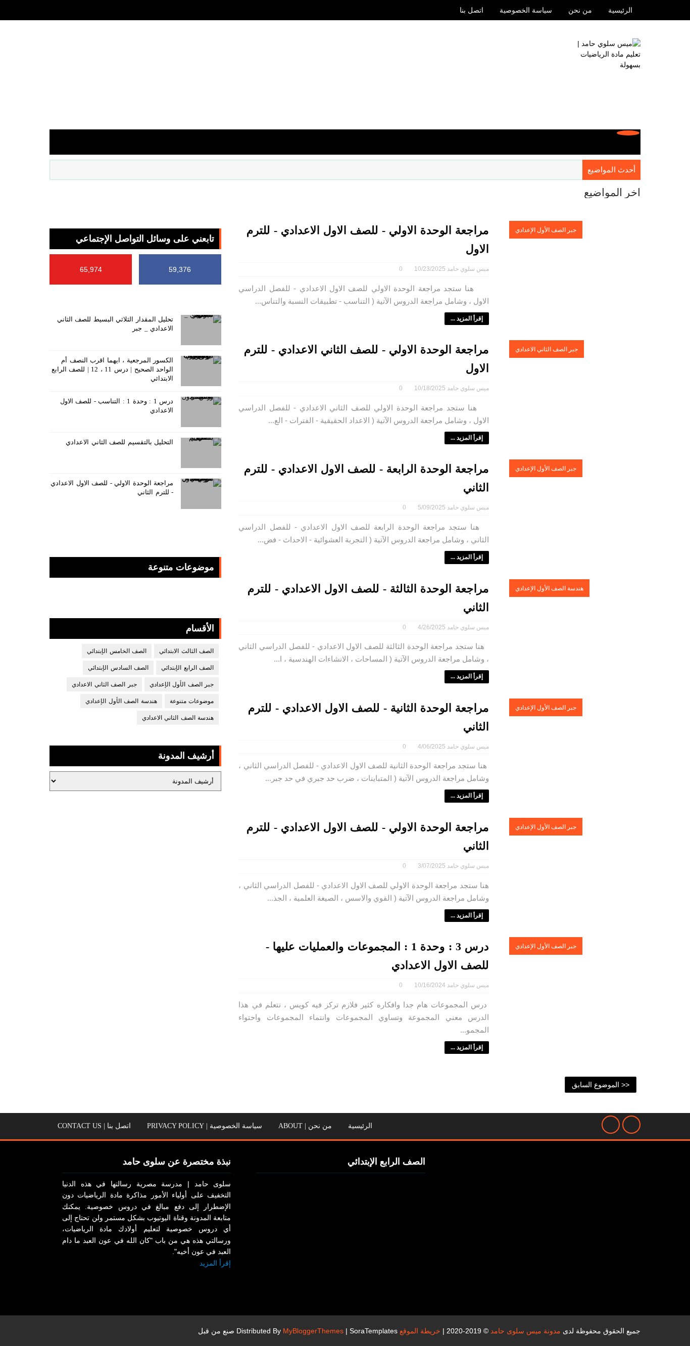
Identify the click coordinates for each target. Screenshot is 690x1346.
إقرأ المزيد (215, 1263)
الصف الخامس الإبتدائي (116, 651)
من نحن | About (305, 1126)
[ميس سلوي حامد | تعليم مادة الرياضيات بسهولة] (602, 76)
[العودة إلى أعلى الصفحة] (631, 1125)
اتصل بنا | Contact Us (94, 1126)
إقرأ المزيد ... (467, 318)
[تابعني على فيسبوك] (220, 1279)
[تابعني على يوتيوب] (196, 1279)
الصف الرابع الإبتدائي (187, 667)
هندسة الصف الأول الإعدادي (549, 588)
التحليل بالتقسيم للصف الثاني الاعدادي (119, 442)
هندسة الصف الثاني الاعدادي (178, 717)
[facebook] (74, 10)
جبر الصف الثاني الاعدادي (546, 349)
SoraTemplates (374, 1331)
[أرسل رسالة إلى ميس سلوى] (611, 1125)
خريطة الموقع (420, 1331)
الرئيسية (620, 10)
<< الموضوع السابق (600, 1085)
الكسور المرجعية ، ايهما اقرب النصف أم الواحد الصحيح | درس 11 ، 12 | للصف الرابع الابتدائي (113, 369)
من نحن (580, 10)
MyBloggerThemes (313, 1331)
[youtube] (57, 10)
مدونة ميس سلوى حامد (525, 1331)
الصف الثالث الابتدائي (186, 651)
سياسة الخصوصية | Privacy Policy (204, 1126)
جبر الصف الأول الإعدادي (545, 230)
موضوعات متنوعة (192, 701)
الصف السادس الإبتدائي (118, 667)
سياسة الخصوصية (526, 10)
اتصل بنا (471, 10)
